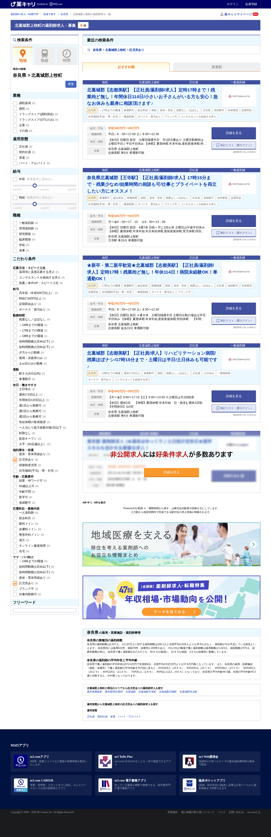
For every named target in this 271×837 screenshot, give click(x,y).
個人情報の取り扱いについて (197, 812)
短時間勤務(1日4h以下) (36, 341)
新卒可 (25, 497)
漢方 (23, 540)
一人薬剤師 (28, 512)
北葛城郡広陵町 (168, 691)
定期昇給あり (29, 304)
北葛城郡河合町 (188, 691)
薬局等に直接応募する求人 (38, 272)
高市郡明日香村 (114, 691)
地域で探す (49, 14)
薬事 (23, 250)
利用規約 (173, 812)
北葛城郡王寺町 (147, 691)
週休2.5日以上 (30, 394)
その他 (25, 130)
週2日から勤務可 (32, 411)
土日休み (26, 389)
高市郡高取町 (94, 691)
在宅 (23, 551)
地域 (23, 60)
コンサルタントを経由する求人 (41, 277)
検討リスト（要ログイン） (236, 145)
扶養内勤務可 (29, 594)
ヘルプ (221, 812)
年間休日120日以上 (33, 400)
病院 (23, 108)
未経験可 (26, 502)
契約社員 (26, 152)
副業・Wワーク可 (32, 480)
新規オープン (29, 438)
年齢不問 (26, 491)
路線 (44, 60)
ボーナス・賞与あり (34, 309)
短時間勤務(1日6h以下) (36, 347)
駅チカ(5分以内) (31, 373)
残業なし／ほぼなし (34, 319)
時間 (67, 60)
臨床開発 (26, 239)
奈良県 (64, 14)
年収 (36, 179)
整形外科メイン (31, 534)
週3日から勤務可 (32, 416)
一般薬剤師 (28, 223)
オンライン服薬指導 (34, 545)
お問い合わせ (236, 812)
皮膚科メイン (29, 529)
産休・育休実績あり (34, 454)
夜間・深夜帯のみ (32, 358)
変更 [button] (71, 84)
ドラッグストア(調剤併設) (38, 114)
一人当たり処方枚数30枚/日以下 (42, 427)
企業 (23, 125)
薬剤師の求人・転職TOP (25, 14)
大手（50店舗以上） (34, 444)
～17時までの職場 (32, 330)
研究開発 (26, 234)
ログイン (233, 4)
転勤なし (26, 433)
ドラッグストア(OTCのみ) (38, 119)
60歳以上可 (28, 486)
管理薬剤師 (28, 228)
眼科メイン (28, 523)
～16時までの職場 (32, 325)
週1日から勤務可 (32, 405)
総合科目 (26, 518)
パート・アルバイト (34, 163)
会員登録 (251, 4)
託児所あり (28, 459)
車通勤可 (26, 379)
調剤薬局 (26, 103)
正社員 (25, 146)
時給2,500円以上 (32, 298)
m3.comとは (253, 812)
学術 (23, 245)
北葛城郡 (131, 691)
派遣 (23, 157)
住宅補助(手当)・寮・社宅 (38, 470)
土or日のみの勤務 (32, 363)
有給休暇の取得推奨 (34, 422)
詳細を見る (234, 133)
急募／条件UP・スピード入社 (40, 283)
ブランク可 (28, 588)
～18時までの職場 (32, 336)
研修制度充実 (29, 465)
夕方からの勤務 (31, 352)
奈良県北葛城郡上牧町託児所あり (118, 49)
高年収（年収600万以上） (38, 293)
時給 (36, 197)
